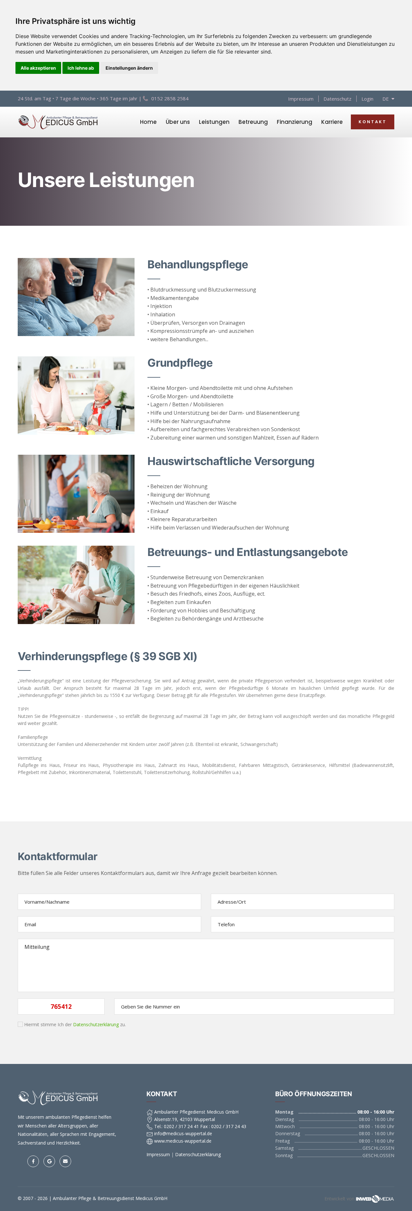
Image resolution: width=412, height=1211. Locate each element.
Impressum (301, 98)
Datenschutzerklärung (96, 1024)
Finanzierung (294, 122)
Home (148, 122)
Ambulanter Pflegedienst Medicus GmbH (196, 1112)
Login (367, 98)
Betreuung (253, 122)
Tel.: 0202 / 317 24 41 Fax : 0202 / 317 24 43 (199, 1126)
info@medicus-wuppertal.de (182, 1133)
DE (386, 98)
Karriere (332, 122)
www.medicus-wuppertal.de (182, 1141)
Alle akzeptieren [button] (38, 68)
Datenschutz (337, 98)
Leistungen (214, 122)
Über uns (178, 122)
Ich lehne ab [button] (81, 68)
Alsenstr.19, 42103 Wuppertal (184, 1119)
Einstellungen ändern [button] (129, 68)
